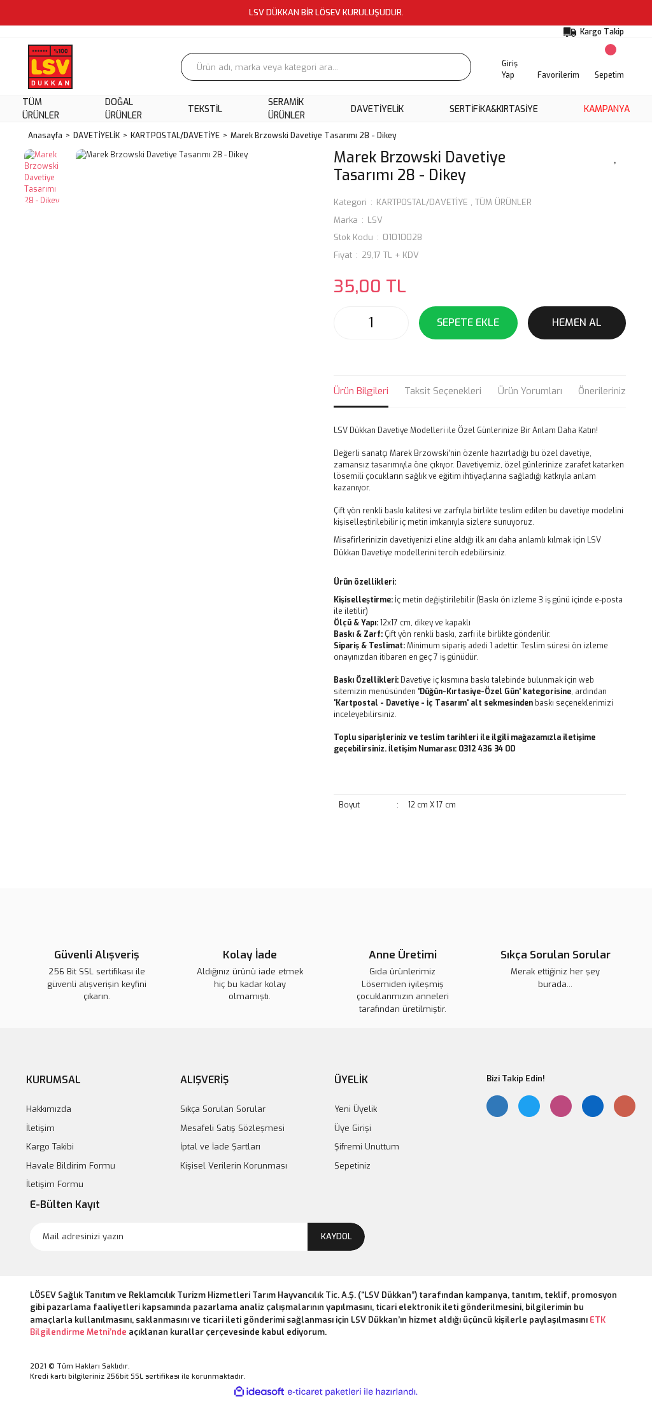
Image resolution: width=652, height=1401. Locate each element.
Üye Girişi (352, 1128)
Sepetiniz (352, 1165)
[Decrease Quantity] (347, 323)
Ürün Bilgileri (361, 391)
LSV (375, 220)
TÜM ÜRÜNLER (503, 202)
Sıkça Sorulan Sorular (223, 1109)
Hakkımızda (48, 1109)
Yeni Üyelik (355, 1109)
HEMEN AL (577, 322)
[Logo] (50, 67)
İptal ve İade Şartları (220, 1146)
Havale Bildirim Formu (70, 1165)
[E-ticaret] (324, 1392)
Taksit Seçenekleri (442, 391)
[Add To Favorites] (616, 156)
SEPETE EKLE (468, 322)
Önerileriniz (602, 391)
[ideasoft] (259, 1392)
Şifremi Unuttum (366, 1146)
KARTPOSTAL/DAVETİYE (422, 202)
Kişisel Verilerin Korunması (233, 1165)
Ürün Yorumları (530, 391)
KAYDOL (336, 1236)
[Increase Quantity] (395, 323)
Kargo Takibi (50, 1146)
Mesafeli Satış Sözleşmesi (232, 1128)
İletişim (40, 1128)
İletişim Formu (54, 1184)
